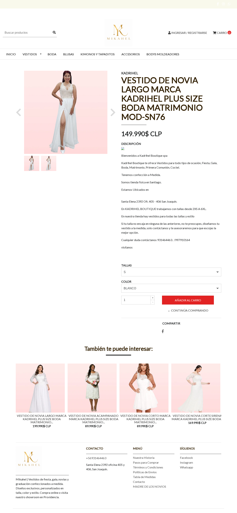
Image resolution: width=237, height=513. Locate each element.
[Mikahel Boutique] (118, 32)
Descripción (131, 143)
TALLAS (126, 265)
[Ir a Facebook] (218, 4)
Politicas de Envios (145, 472)
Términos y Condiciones (148, 467)
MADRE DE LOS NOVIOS (149, 486)
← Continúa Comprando (188, 310)
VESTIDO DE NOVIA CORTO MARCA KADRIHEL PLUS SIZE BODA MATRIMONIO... (145, 419)
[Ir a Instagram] (223, 4)
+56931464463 (96, 458)
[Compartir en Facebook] (163, 331)
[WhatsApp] (229, 4)
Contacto (139, 481)
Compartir (171, 323)
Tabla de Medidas (144, 477)
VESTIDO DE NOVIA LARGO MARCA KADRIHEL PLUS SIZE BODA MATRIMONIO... (41, 419)
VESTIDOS (30, 54)
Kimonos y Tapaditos (98, 54)
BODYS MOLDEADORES (162, 54)
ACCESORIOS (130, 54)
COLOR (126, 281)
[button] (20, 112)
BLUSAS (68, 54)
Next (217, 396)
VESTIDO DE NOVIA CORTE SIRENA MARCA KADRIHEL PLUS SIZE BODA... (197, 417)
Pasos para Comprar (146, 462)
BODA (52, 54)
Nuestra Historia (143, 457)
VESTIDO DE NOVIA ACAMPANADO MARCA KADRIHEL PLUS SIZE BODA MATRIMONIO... (93, 419)
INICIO (11, 54)
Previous (19, 396)
